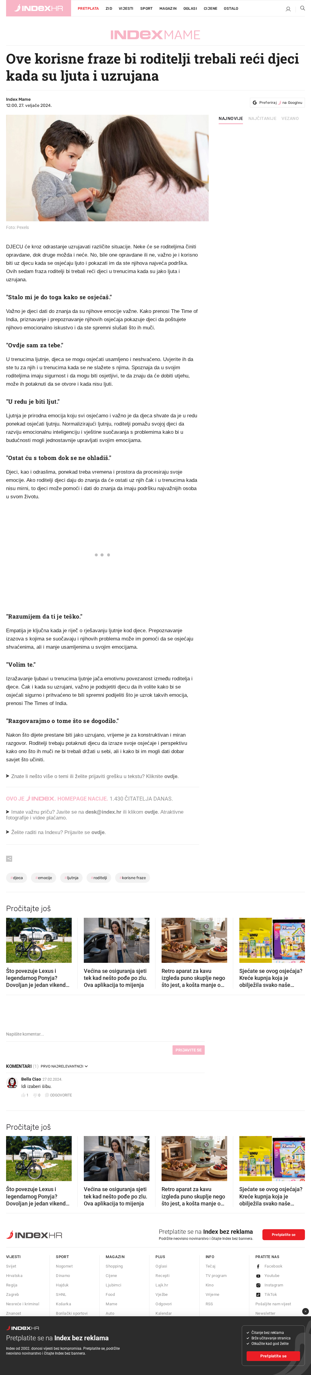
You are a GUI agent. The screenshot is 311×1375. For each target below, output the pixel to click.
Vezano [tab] (290, 119)
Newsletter (265, 1313)
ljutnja (71, 877)
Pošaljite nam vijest (273, 1304)
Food (110, 1294)
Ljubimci (113, 1285)
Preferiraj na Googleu (280, 102)
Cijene (210, 8)
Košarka (63, 1304)
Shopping (114, 1266)
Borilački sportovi (71, 1313)
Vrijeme (213, 1294)
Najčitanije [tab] (262, 119)
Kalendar (164, 1313)
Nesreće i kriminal (22, 1304)
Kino (210, 1285)
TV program (216, 1275)
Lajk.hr (162, 1285)
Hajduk (62, 1285)
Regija (11, 1285)
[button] (13, 938)
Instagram (274, 1285)
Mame (111, 1304)
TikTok (271, 1294)
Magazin (115, 1256)
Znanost (13, 1313)
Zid (109, 8)
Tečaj (211, 1266)
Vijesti (126, 8)
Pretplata (88, 8)
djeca (16, 877)
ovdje (151, 812)
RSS (209, 1304)
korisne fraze (132, 877)
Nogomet (64, 1266)
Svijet (11, 1266)
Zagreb (12, 1294)
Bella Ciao (31, 1079)
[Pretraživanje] (300, 9)
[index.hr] (38, 8)
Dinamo (63, 1275)
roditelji (99, 877)
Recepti (162, 1275)
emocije (43, 877)
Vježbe (162, 1294)
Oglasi (190, 8)
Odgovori (164, 1304)
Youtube (272, 1275)
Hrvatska (14, 1275)
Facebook (273, 1266)
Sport (146, 8)
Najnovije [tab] (231, 119)
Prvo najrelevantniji (62, 1066)
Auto (110, 1313)
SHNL (61, 1294)
